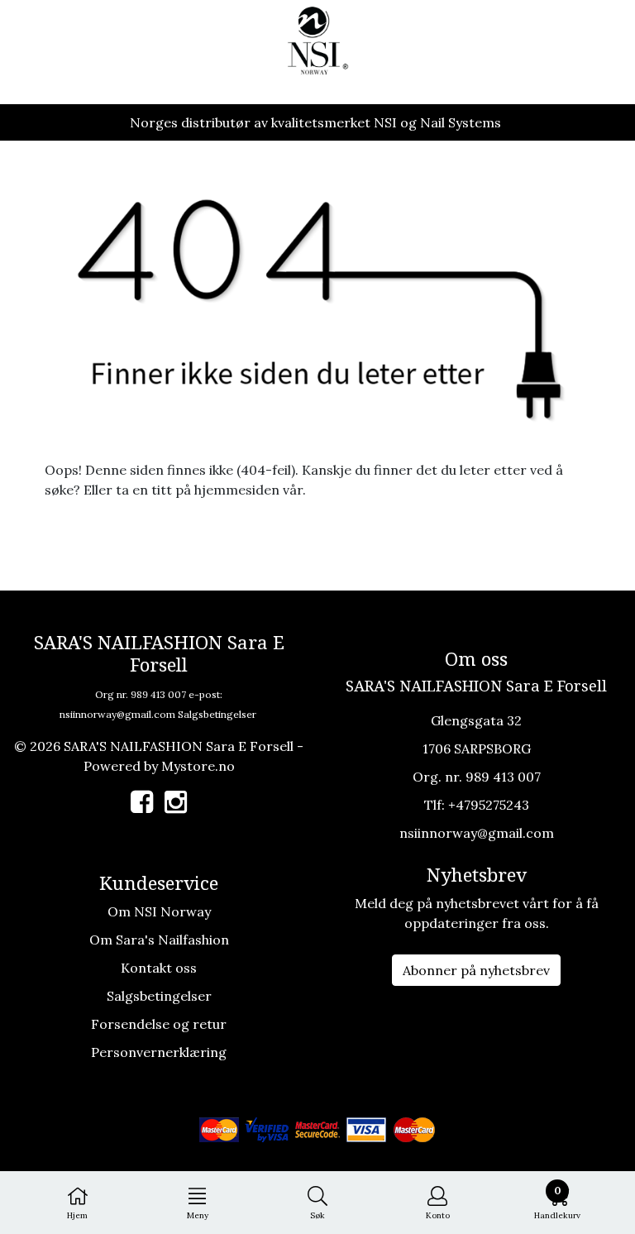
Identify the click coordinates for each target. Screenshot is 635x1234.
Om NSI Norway (159, 911)
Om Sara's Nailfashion (159, 939)
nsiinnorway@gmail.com (117, 714)
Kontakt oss (159, 967)
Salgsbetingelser (217, 714)
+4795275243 (488, 804)
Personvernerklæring (159, 1052)
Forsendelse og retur (159, 1024)
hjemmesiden (236, 489)
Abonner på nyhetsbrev (476, 970)
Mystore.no (198, 766)
